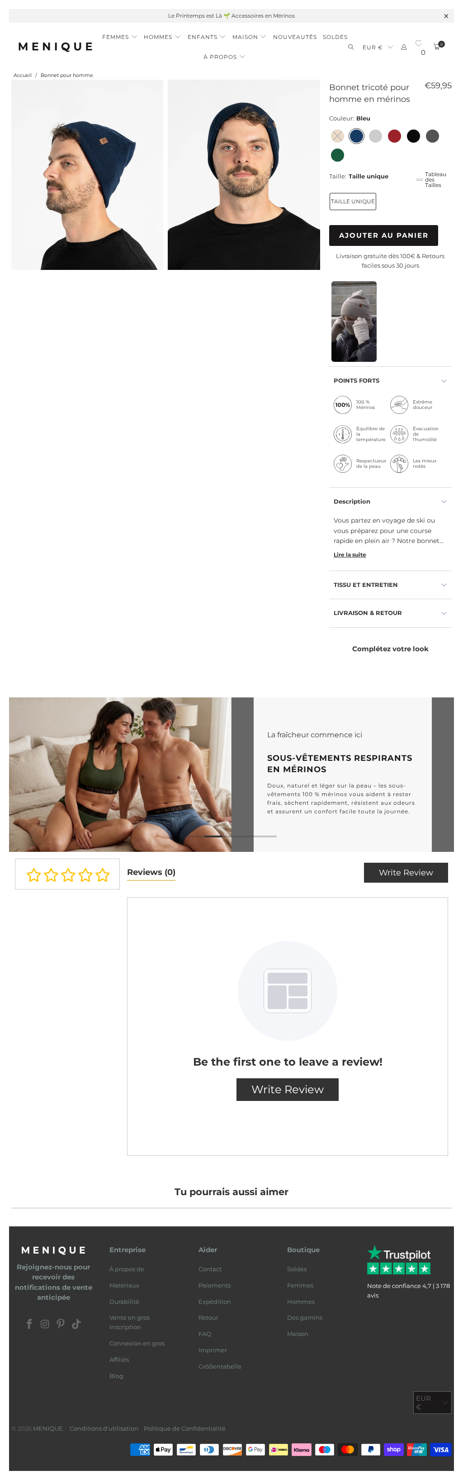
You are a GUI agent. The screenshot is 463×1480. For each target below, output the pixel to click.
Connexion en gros (137, 1343)
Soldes (297, 1269)
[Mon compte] (403, 47)
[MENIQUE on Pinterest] (61, 1325)
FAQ (204, 1333)
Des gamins (304, 1317)
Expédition (214, 1301)
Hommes (301, 1301)
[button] (120, 34)
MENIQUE (48, 1428)
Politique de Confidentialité (185, 1428)
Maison (297, 1333)
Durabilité (124, 1301)
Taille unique (353, 201)
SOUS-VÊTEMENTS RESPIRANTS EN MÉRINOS (231, 774)
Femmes (300, 1285)
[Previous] (20, 774)
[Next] (443, 774)
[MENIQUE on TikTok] (77, 1325)
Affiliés (119, 1359)
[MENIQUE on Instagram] (45, 1325)
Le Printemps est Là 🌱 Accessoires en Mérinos (231, 15)
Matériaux (124, 1285)
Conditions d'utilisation (104, 1428)
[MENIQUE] (55, 46)
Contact (210, 1269)
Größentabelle (219, 1366)
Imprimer (212, 1350)
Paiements (214, 1285)
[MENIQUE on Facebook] (30, 1325)
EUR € (373, 47)
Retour (208, 1317)
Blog (116, 1375)
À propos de (126, 1269)
